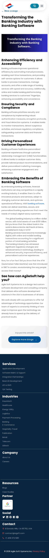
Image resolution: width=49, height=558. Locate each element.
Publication (7, 433)
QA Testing (7, 389)
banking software (36, 203)
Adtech (5, 445)
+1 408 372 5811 (12, 538)
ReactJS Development (12, 381)
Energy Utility (8, 409)
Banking (5, 422)
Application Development (13, 368)
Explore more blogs (24, 339)
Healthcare (7, 405)
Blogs (4, 488)
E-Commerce (8, 425)
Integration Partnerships (12, 377)
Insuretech (7, 401)
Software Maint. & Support (13, 372)
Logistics (6, 413)
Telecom (6, 441)
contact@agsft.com (14, 533)
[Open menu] (42, 6)
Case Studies (8, 492)
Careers (5, 461)
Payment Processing (11, 417)
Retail (4, 437)
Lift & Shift (6, 385)
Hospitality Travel (9, 429)
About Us (6, 457)
